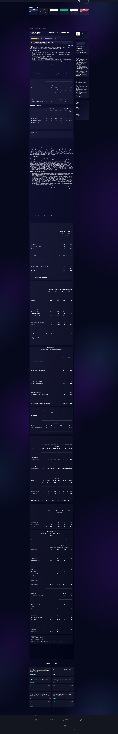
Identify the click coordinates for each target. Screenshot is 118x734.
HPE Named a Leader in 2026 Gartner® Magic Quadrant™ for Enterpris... (64, 13)
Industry (77, 107)
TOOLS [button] (75, 3)
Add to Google (81, 720)
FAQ (36, 720)
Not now (70, 42)
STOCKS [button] (70, 3)
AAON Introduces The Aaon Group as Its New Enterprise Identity (39, 687)
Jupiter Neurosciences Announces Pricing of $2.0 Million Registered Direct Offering (62, 695)
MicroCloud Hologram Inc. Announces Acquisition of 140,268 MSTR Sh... (73, 13)
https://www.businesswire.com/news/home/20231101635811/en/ (54, 649)
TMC (40, 11)
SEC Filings (44, 28)
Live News (66, 724)
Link (77, 113)
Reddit (81, 719)
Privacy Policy (52, 719)
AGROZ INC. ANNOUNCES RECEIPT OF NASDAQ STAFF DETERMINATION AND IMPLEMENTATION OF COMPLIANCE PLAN (39, 695)
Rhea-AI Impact (34, 37)
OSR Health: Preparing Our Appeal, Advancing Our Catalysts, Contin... (84, 13)
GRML (50, 11)
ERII (39, 215)
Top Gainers (66, 718)
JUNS (30, 11)
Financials (36, 28)
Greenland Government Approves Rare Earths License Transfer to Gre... (54, 13)
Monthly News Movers (66, 720)
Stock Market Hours (66, 726)
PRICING (87, 3)
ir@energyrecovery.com (34, 652)
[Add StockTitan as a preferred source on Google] (72, 45)
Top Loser (71, 668)
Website (77, 112)
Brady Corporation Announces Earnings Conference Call (39, 679)
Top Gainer (48, 668)
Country (77, 114)
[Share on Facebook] (71, 45)
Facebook (81, 718)
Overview (31, 28)
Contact (36, 718)
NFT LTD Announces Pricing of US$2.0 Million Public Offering (63, 669)
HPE (60, 11)
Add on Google (64, 42)
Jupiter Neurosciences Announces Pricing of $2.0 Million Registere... (33, 13)
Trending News (33, 7)
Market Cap (78, 102)
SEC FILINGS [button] (63, 3)
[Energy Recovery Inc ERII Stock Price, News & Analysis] (78, 33)
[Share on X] (68, 45)
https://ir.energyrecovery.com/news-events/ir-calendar (44, 204)
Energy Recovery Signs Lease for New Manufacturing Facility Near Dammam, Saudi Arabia (81, 63)
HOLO (71, 11)
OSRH (81, 11)
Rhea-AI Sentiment (48, 37)
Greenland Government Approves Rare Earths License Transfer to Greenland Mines (62, 703)
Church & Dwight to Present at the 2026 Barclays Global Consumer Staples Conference (62, 680)
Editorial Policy (37, 719)
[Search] (88, 1)
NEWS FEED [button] (56, 3)
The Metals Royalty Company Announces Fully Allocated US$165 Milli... (43, 13)
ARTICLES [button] (81, 3)
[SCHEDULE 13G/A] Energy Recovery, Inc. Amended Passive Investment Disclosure (81, 83)
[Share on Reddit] (69, 45)
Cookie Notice (52, 718)
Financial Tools (66, 725)
